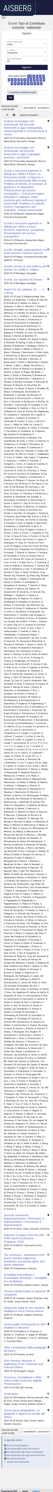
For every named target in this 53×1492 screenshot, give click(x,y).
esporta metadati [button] (28, 115)
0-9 (29, 76)
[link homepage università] (11, 23)
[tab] (7, 115)
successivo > (44, 108)
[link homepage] (18, 9)
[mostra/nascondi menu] (50, 23)
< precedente (29, 108)
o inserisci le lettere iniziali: (22, 92)
